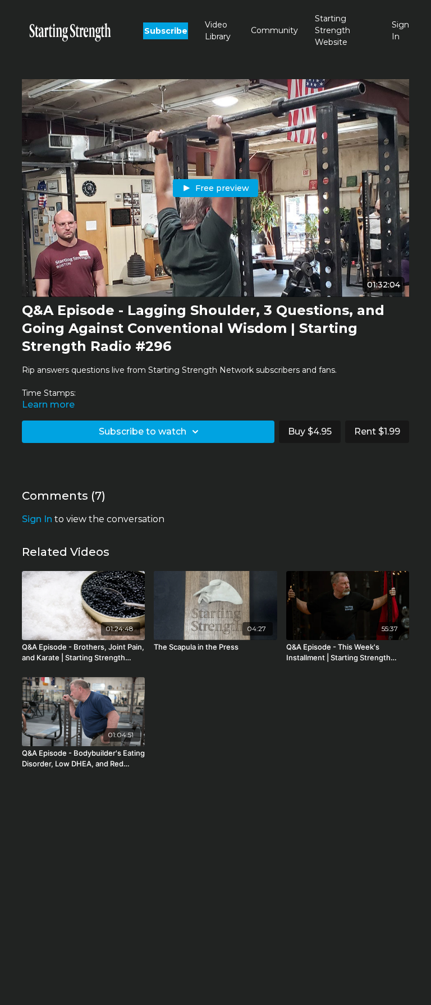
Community (274, 30)
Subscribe (165, 31)
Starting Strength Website (332, 30)
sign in (37, 519)
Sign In (400, 31)
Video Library (218, 31)
